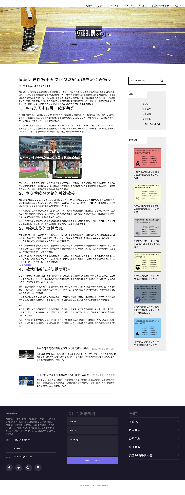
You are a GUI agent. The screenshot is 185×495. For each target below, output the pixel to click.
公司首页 (88, 5)
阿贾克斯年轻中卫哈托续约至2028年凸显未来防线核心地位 (147, 244)
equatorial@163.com (23, 457)
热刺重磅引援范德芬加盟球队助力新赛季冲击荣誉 (63, 348)
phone (17, 448)
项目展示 (114, 5)
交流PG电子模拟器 (160, 5)
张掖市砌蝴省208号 (22, 440)
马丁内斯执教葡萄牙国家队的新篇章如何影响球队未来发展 (146, 209)
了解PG (101, 5)
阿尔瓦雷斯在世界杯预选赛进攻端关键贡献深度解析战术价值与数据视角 (146, 310)
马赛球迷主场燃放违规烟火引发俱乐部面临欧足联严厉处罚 (146, 174)
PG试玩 (105, 485)
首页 (64, 44)
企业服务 (142, 5)
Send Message (92, 461)
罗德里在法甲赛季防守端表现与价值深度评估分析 (63, 374)
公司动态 (128, 5)
